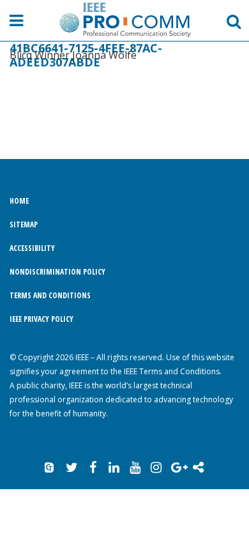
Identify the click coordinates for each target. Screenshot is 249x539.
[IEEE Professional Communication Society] (124, 20)
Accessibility (32, 248)
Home (19, 200)
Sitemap (24, 224)
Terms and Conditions (50, 295)
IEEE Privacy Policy (41, 319)
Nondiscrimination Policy (57, 271)
